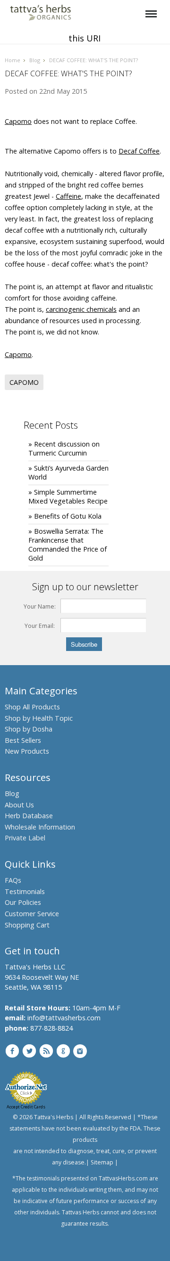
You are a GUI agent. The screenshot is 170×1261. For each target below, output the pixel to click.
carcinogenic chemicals (81, 309)
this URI (84, 38)
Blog (34, 60)
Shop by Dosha (28, 728)
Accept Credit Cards (26, 1107)
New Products (27, 751)
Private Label (25, 837)
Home (12, 60)
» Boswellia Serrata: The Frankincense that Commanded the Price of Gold (67, 544)
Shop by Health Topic (39, 718)
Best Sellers (23, 740)
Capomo (18, 121)
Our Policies (23, 902)
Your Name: (40, 606)
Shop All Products (32, 706)
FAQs (13, 880)
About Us (19, 804)
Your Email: (40, 626)
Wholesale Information (40, 826)
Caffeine (68, 196)
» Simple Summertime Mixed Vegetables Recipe (68, 496)
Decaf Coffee (139, 150)
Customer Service (32, 913)
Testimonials (25, 891)
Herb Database (29, 815)
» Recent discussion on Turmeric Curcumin (64, 448)
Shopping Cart (27, 924)
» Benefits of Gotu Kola (65, 516)
